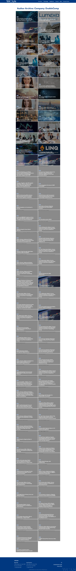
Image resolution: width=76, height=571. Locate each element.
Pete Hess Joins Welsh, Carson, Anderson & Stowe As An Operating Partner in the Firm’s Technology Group (25, 295)
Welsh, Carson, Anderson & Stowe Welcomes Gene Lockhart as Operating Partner (24, 30)
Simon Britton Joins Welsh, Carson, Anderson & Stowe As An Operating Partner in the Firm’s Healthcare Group (47, 228)
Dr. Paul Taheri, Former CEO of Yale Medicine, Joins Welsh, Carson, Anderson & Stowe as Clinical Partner (47, 417)
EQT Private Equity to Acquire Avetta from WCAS (47, 97)
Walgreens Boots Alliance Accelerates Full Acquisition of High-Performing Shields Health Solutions (47, 527)
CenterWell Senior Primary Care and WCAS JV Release (25, 495)
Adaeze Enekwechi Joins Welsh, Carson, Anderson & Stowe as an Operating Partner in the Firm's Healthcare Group (46, 361)
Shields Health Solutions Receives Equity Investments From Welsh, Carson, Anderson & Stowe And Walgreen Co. (46, 240)
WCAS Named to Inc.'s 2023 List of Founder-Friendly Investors (24, 130)
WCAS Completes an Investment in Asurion (24, 208)
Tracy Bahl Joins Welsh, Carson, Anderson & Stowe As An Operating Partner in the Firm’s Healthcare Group (25, 339)
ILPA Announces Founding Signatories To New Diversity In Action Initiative (24, 328)
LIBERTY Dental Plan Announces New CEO (47, 539)
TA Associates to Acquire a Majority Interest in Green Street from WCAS (47, 495)
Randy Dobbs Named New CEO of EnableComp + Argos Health (24, 517)
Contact (57, 1)
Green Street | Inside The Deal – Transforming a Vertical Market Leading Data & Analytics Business (24, 527)
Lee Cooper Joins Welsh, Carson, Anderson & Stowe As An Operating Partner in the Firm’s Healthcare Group (47, 262)
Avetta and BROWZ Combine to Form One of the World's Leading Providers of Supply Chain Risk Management (25, 218)
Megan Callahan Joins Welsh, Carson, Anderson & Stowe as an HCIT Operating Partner (47, 130)
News (61, 1)
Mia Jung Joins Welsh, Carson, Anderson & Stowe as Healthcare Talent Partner (24, 505)
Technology (46, 1)
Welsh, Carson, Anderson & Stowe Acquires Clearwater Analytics (24, 163)
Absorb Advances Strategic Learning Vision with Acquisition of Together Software (25, 63)
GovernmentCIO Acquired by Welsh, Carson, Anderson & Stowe (47, 307)
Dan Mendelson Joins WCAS (45, 219)
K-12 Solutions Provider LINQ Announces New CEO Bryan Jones (46, 152)
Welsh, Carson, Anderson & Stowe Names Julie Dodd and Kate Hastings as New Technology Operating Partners (25, 427)
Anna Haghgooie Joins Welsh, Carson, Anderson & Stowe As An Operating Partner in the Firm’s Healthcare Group (47, 372)
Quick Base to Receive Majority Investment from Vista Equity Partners (46, 207)
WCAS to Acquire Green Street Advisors (24, 230)
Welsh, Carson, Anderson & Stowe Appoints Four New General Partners (47, 86)
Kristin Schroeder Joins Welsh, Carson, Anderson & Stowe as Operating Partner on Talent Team (24, 461)
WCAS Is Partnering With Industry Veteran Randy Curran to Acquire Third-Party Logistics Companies (24, 196)
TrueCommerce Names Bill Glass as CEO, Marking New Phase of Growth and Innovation (25, 41)
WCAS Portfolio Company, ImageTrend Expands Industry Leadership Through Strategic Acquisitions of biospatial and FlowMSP (23, 73)
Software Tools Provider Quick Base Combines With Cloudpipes (25, 252)
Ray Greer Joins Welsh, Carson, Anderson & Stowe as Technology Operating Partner (24, 483)
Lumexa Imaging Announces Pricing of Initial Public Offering (47, 20)
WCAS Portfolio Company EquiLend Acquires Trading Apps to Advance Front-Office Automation (47, 41)
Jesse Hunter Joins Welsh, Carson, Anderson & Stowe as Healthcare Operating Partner (46, 483)
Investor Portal (66, 1)
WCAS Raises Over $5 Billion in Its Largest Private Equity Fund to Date (47, 141)
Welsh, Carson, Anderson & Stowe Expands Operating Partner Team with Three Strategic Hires (47, 74)
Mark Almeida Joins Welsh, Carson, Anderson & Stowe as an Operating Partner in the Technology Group (47, 119)
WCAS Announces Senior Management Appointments (23, 351)
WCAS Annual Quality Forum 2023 (24, 120)
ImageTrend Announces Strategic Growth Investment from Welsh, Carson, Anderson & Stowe (24, 538)
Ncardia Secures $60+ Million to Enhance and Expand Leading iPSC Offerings (24, 450)
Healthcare (52, 1)
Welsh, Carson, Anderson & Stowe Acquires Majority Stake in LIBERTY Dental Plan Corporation (47, 472)
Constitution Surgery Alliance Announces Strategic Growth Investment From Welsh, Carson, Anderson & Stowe (46, 52)
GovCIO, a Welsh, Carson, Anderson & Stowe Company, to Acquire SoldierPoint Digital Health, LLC (47, 30)
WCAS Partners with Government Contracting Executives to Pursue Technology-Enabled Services (46, 196)
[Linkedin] (61, 562)
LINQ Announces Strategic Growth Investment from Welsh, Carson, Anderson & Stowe (24, 472)
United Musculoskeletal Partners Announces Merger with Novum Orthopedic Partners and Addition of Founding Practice (47, 516)
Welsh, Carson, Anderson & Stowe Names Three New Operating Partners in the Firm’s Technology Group (24, 273)
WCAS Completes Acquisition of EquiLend (46, 108)
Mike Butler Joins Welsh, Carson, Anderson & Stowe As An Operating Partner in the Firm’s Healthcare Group (25, 317)
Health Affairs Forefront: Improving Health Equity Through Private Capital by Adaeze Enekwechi (25, 141)
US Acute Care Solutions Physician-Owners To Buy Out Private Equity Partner (47, 340)
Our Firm (40, 1)
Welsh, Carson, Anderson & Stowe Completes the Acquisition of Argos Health (25, 417)
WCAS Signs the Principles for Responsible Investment (46, 395)
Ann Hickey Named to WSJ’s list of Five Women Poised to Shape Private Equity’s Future (25, 85)
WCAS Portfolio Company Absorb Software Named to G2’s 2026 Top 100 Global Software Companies (24, 19)
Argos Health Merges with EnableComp (45, 462)
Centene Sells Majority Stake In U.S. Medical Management (47, 428)
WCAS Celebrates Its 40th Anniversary (45, 274)
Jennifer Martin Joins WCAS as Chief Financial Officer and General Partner (25, 108)
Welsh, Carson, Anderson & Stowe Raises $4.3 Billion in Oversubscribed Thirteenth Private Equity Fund (25, 240)
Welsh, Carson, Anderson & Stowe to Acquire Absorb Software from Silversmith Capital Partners (25, 362)
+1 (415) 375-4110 (29, 567)
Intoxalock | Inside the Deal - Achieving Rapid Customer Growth (24, 550)
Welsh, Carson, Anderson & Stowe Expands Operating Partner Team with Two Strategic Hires (47, 63)
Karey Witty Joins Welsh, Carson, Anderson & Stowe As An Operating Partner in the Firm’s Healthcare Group (47, 295)
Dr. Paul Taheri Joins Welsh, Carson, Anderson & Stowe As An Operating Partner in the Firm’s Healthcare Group (47, 251)
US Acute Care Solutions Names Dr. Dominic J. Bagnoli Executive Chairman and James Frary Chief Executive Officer (47, 173)
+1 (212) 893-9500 (17, 567)
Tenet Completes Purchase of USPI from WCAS (47, 185)
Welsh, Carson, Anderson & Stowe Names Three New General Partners (25, 263)
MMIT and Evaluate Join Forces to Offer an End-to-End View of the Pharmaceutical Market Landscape (24, 406)
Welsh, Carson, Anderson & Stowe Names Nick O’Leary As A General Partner (47, 317)
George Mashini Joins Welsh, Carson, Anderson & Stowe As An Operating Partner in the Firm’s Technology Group (47, 328)
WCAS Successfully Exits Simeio (46, 285)
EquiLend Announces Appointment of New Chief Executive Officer (25, 97)
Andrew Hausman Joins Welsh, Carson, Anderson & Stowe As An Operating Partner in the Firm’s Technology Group (24, 151)
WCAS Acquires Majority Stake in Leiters (24, 440)
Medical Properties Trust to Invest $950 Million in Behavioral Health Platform (24, 373)
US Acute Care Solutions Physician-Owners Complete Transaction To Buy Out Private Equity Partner (47, 351)
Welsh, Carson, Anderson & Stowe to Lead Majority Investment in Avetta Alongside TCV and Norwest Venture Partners (47, 162)
